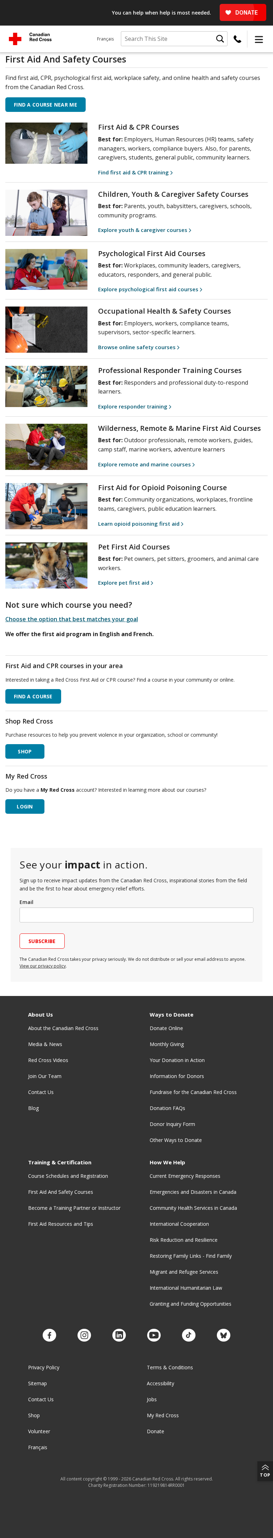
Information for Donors (177, 1076)
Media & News (45, 1044)
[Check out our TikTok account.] (189, 1335)
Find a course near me (45, 104)
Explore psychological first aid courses (148, 289)
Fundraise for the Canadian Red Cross (193, 1092)
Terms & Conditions (170, 1367)
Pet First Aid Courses (134, 547)
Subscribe (42, 941)
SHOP (25, 751)
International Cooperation (179, 1223)
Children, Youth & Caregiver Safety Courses (173, 194)
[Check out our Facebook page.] (49, 1335)
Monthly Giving (167, 1044)
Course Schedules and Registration (68, 1176)
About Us (40, 1014)
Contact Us (41, 1092)
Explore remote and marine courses (144, 464)
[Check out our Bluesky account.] (223, 1335)
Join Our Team (44, 1076)
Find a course (33, 696)
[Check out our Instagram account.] (84, 1335)
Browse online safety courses (137, 347)
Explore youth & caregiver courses (142, 229)
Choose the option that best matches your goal (71, 619)
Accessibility (160, 1383)
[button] (258, 39)
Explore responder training (132, 406)
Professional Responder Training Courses (170, 370)
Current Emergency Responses (185, 1176)
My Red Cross (163, 1415)
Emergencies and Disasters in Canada (193, 1191)
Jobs (152, 1399)
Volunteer (39, 1431)
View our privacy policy (43, 966)
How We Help (167, 1162)
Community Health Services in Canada (193, 1207)
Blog (33, 1108)
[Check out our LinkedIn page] (119, 1335)
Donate (155, 1431)
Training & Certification (59, 1162)
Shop (34, 1415)
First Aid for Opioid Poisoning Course (162, 487)
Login (25, 806)
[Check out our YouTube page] (154, 1335)
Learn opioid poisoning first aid (139, 523)
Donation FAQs (167, 1108)
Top (265, 1475)
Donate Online (166, 1028)
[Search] (220, 38)
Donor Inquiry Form (172, 1124)
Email (26, 902)
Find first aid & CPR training (133, 172)
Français (105, 39)
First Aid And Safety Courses (60, 1191)
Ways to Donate (171, 1014)
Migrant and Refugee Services (184, 1271)
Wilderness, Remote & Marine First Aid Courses (179, 428)
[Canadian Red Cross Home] (30, 39)
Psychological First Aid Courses (151, 253)
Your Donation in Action (177, 1060)
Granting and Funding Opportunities (190, 1303)
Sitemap (37, 1383)
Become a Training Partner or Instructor (74, 1207)
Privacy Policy (43, 1367)
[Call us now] (237, 39)
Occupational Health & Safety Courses (164, 311)
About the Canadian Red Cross (63, 1028)
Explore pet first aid (123, 582)
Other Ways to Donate (176, 1140)
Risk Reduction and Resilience (184, 1239)
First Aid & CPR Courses (138, 127)
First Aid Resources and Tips (60, 1223)
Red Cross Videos (48, 1060)
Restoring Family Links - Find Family (191, 1255)
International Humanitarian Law (186, 1287)
